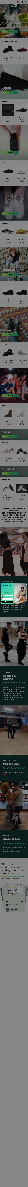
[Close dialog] (26, 584)
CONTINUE (7, 601)
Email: (2, 597)
